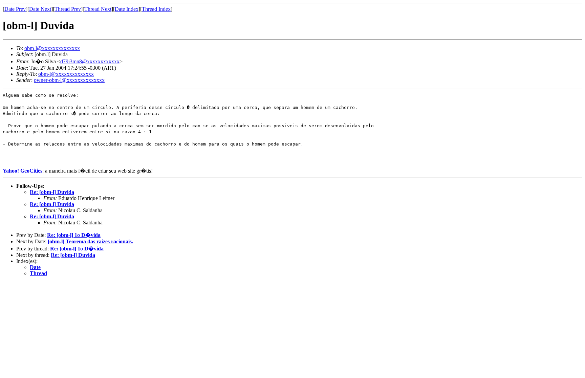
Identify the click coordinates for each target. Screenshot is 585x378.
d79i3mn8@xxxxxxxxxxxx (90, 61)
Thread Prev (68, 9)
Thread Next (97, 9)
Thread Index (156, 9)
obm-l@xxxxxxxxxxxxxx (52, 48)
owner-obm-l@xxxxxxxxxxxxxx (69, 80)
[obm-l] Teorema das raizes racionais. (90, 241)
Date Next (40, 9)
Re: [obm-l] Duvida (52, 192)
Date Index (126, 9)
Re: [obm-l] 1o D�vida (74, 235)
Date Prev (15, 9)
